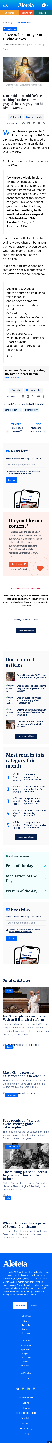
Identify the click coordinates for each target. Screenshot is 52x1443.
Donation (26, 1361)
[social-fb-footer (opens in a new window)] (23, 1388)
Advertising (26, 1365)
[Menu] (9, 5)
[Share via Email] (39, 123)
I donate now (16, 564)
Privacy (26, 1433)
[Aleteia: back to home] (26, 5)
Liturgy (9, 990)
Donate (25, 12)
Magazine (26, 1353)
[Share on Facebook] (23, 123)
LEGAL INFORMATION (26, 1413)
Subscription (26, 1357)
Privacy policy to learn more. (20, 473)
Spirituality (7, 22)
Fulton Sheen (12, 1146)
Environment (11, 1095)
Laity (8, 1198)
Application (26, 1349)
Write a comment (26, 630)
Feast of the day (19, 866)
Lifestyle (26, 1325)
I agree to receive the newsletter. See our (24, 472)
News (26, 1321)
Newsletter (26, 1345)
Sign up (11, 480)
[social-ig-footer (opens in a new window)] (34, 1388)
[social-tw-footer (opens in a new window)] (28, 1388)
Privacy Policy (26, 1428)
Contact (26, 1423)
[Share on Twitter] (34, 123)
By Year (26, 1378)
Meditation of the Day (21, 878)
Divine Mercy (31, 409)
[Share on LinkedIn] (28, 123)
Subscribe (9, 12)
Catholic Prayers (13, 409)
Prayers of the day (21, 891)
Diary (14, 165)
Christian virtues (23, 22)
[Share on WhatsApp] (44, 123)
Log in (35, 619)
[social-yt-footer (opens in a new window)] (17, 1388)
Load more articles (26, 736)
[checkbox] (7, 471)
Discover (26, 1333)
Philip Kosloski (35, 44)
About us (26, 1408)
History (9, 1047)
